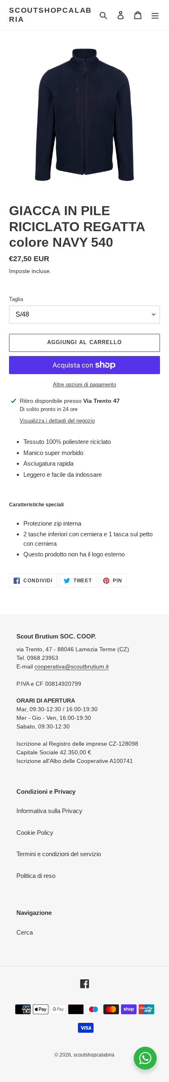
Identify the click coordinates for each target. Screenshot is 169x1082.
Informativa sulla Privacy (49, 810)
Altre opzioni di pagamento (84, 384)
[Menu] (155, 15)
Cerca (24, 932)
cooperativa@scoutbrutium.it (71, 666)
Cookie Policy (34, 832)
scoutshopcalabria (50, 14)
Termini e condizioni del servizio (58, 853)
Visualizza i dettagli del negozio (57, 421)
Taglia (16, 299)
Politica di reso (35, 875)
